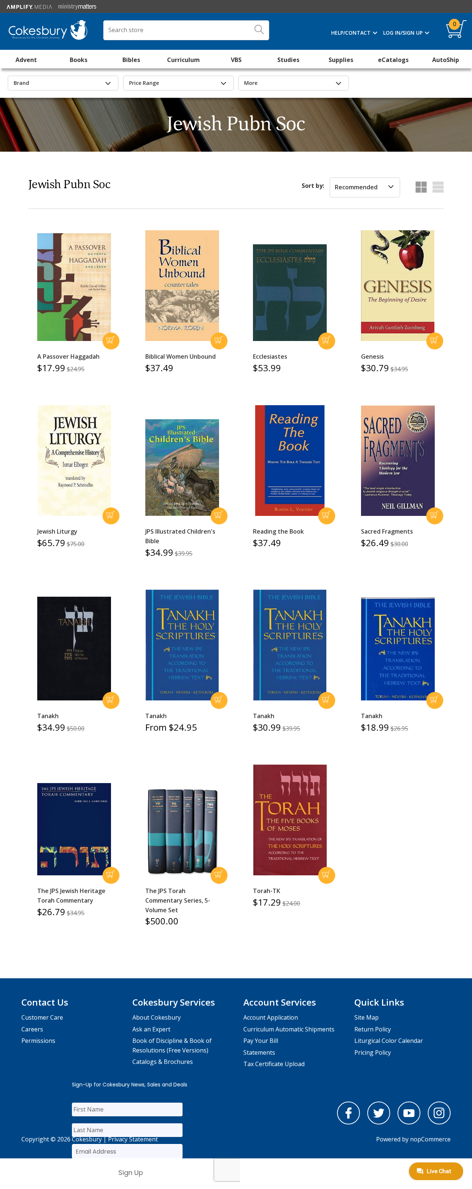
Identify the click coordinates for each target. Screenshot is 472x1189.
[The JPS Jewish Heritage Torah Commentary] (74, 829)
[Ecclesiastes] (290, 292)
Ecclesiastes (270, 356)
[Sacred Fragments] (398, 461)
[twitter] (378, 1122)
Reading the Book (278, 531)
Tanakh (48, 716)
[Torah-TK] (290, 820)
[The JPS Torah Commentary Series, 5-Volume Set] (182, 831)
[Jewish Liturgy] (74, 460)
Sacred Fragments (387, 531)
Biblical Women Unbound (180, 356)
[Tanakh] (74, 649)
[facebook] (348, 1122)
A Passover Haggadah (68, 356)
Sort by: (313, 186)
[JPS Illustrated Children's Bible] (182, 467)
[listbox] (365, 187)
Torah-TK (266, 891)
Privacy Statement (133, 1139)
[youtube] (409, 1122)
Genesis (372, 356)
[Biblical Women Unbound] (182, 285)
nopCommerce (430, 1139)
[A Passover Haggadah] (74, 287)
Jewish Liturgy (57, 531)
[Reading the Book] (290, 460)
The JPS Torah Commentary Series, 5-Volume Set (177, 900)
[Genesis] (398, 285)
